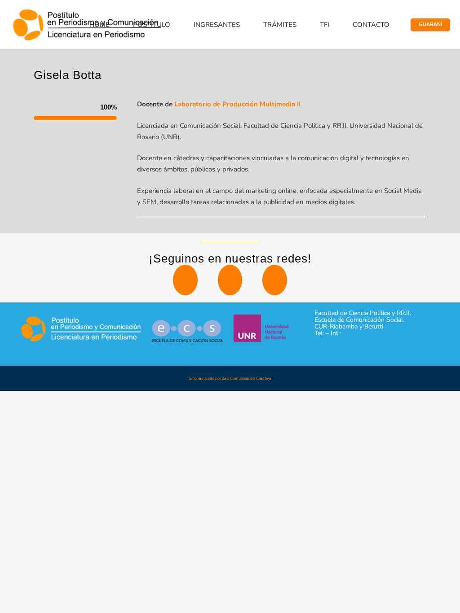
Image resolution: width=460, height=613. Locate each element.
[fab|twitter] (185, 280)
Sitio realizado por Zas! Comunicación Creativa (230, 378)
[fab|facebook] (274, 280)
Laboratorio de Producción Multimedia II (237, 104)
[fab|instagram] (230, 280)
